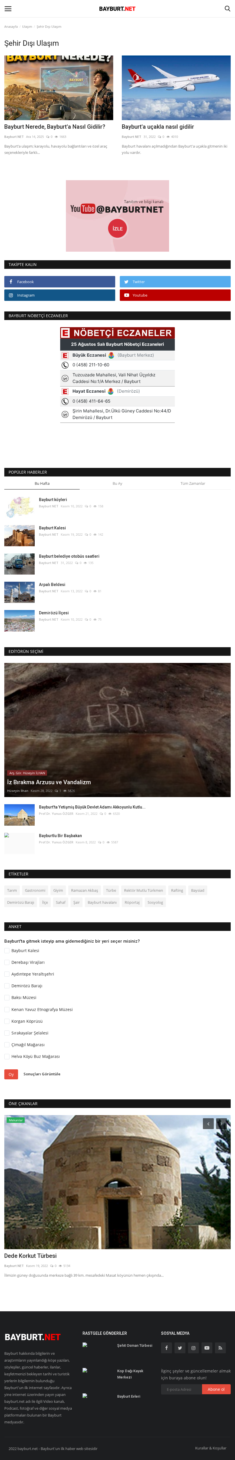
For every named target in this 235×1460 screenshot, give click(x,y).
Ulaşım (27, 26)
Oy (11, 1074)
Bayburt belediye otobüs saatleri (69, 556)
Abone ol (216, 1389)
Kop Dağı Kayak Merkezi (130, 1374)
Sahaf (60, 902)
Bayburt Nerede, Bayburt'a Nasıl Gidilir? (54, 126)
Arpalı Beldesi (52, 584)
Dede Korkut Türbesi (30, 1255)
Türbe (111, 890)
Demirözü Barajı (20, 902)
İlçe (45, 902)
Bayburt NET (14, 136)
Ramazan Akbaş (84, 890)
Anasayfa (11, 26)
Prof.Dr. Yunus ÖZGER (56, 813)
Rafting (177, 890)
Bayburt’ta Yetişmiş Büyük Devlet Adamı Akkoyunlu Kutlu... (92, 807)
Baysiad (197, 890)
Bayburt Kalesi (52, 528)
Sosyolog (155, 902)
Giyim (58, 890)
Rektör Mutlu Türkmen (143, 890)
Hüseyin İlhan (17, 790)
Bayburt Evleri (128, 1396)
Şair (76, 902)
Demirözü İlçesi (54, 613)
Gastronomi (35, 890)
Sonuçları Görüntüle (41, 1073)
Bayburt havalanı (102, 902)
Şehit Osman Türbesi (134, 1345)
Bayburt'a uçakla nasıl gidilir (158, 126)
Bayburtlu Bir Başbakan (60, 835)
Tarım (12, 890)
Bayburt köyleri (53, 499)
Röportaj (132, 902)
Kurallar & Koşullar (210, 1448)
